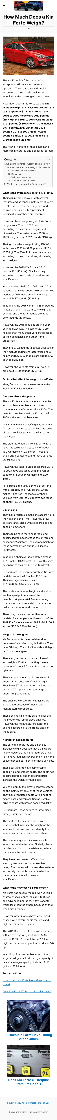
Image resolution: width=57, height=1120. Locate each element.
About (25, 1103)
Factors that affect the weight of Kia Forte (28, 167)
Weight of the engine (21, 177)
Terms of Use (42, 1103)
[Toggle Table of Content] (47, 159)
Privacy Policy (14, 1103)
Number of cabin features (23, 180)
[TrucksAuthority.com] (28, 5)
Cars (28, 29)
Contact (32, 1103)
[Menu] (4, 5)
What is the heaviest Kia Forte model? (26, 184)
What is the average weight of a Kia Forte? (28, 163)
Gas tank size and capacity (23, 170)
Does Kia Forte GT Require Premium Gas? (27, 991)
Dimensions (17, 174)
